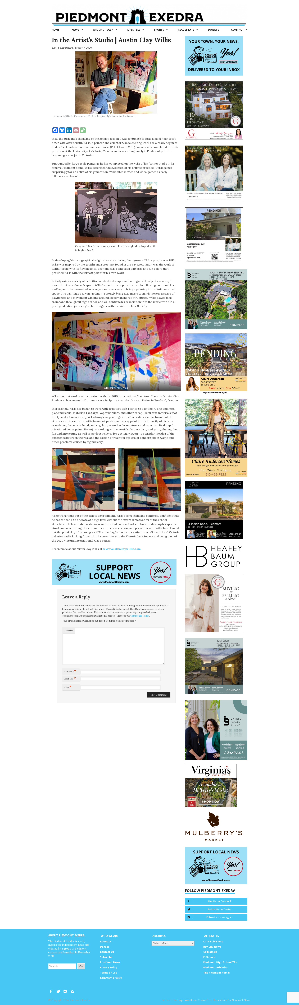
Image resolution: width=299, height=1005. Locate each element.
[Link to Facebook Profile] (52, 989)
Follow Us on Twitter (219, 909)
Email (67, 686)
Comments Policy (139, 615)
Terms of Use (108, 972)
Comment (69, 630)
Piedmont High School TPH (220, 962)
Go (81, 966)
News (76, 29)
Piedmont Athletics (215, 967)
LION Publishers (213, 941)
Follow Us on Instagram (219, 917)
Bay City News (212, 946)
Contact (237, 29)
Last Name (70, 678)
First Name (70, 671)
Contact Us (107, 951)
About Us (106, 941)
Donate (213, 29)
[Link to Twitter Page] (59, 989)
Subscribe (106, 957)
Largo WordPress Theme (191, 1000)
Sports (159, 29)
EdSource (209, 957)
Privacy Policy (108, 967)
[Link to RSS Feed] (72, 989)
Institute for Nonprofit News (234, 1000)
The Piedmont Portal (216, 972)
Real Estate (186, 29)
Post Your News (110, 962)
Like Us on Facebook (220, 901)
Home (56, 29)
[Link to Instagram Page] (66, 989)
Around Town (103, 29)
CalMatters (210, 951)
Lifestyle (134, 29)
